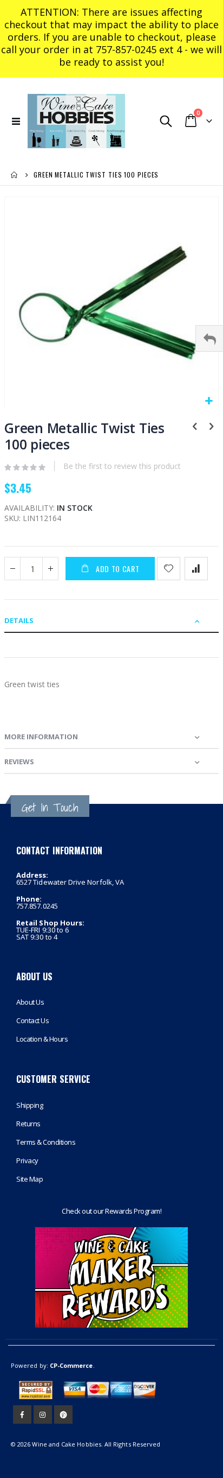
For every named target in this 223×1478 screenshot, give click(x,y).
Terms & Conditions (45, 1142)
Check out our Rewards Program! (111, 1211)
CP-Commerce (71, 1365)
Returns (28, 1123)
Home (14, 174)
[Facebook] (22, 1414)
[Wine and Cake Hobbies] (76, 121)
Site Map (29, 1179)
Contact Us (32, 1020)
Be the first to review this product (122, 466)
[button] (208, 401)
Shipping (29, 1105)
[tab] (111, 620)
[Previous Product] (194, 427)
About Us (30, 1002)
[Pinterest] (63, 1414)
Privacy (27, 1160)
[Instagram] (43, 1414)
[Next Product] (211, 427)
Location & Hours (42, 1039)
